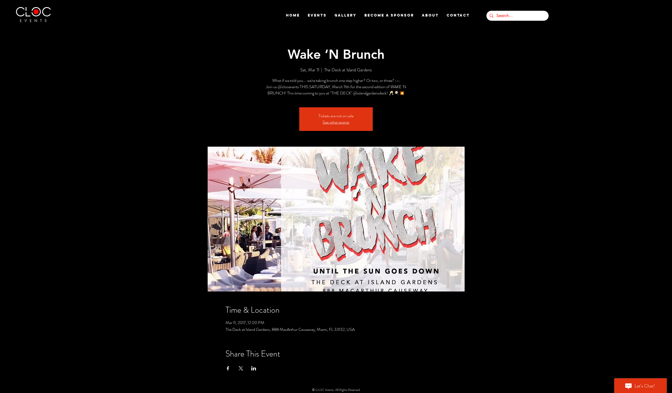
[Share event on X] (240, 368)
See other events (336, 122)
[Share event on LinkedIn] (253, 368)
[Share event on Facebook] (227, 368)
